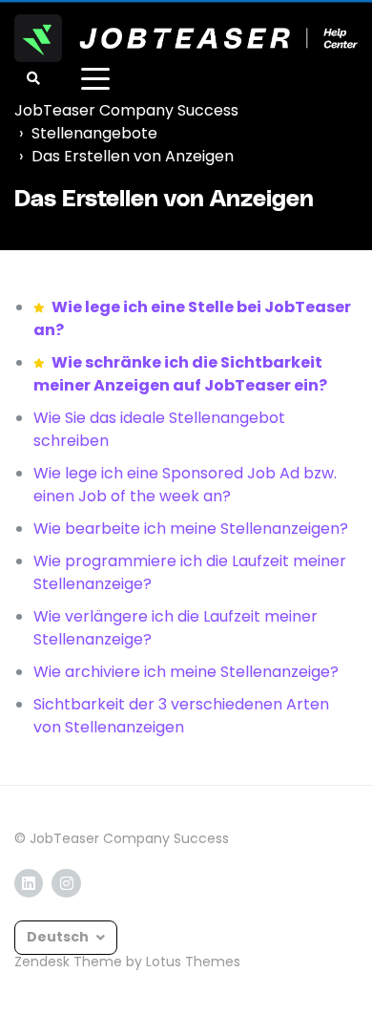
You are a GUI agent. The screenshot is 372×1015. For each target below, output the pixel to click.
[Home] (186, 38)
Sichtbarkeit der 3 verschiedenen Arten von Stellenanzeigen (181, 715)
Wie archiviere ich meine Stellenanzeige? (186, 672)
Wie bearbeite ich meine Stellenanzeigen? (190, 528)
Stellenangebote (94, 133)
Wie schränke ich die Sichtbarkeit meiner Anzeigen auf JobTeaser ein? (180, 373)
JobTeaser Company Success (126, 110)
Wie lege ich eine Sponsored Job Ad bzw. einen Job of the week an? (185, 484)
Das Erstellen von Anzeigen (132, 156)
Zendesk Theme (68, 961)
